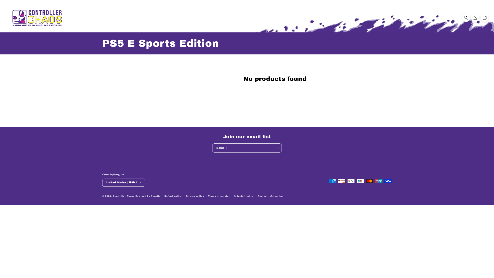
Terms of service (219, 196)
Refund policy (173, 196)
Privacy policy (195, 196)
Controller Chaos (123, 196)
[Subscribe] (277, 148)
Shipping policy (244, 196)
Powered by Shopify (148, 196)
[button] (466, 18)
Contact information (270, 196)
